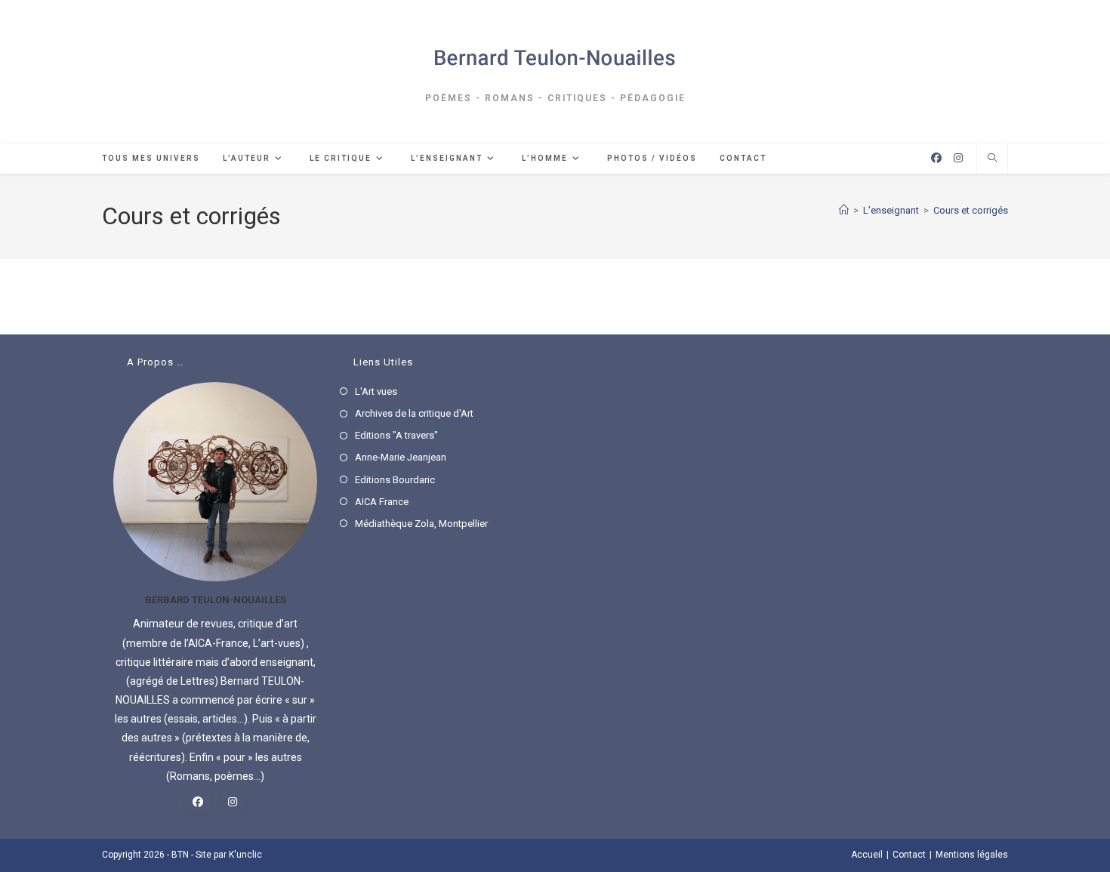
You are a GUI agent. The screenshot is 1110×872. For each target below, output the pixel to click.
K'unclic (245, 854)
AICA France (382, 501)
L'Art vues (376, 391)
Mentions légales (972, 854)
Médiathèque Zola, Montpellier (421, 523)
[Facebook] (198, 801)
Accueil (867, 854)
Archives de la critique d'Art (414, 413)
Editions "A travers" (396, 435)
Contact (909, 854)
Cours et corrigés (970, 210)
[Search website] (992, 159)
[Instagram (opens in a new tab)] (958, 158)
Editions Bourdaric (395, 479)
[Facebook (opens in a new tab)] (936, 158)
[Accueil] (844, 210)
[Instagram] (232, 801)
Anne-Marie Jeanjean (400, 457)
